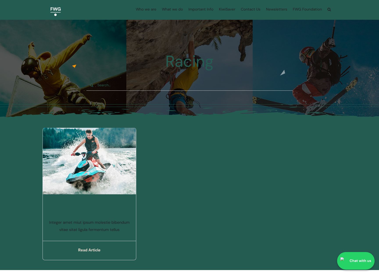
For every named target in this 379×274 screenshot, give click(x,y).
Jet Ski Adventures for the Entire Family (89, 208)
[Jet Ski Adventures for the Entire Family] (89, 131)
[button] (329, 9)
